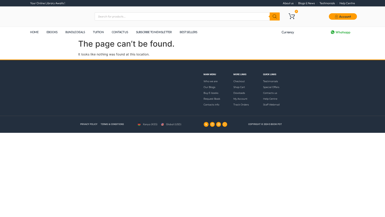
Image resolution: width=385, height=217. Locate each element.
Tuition (98, 32)
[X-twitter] (206, 124)
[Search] (275, 16)
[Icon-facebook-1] (218, 124)
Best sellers (188, 32)
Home (34, 32)
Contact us (120, 32)
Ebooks (52, 32)
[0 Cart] (292, 16)
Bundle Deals (75, 32)
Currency (288, 32)
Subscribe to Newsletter (154, 32)
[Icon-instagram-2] (212, 124)
